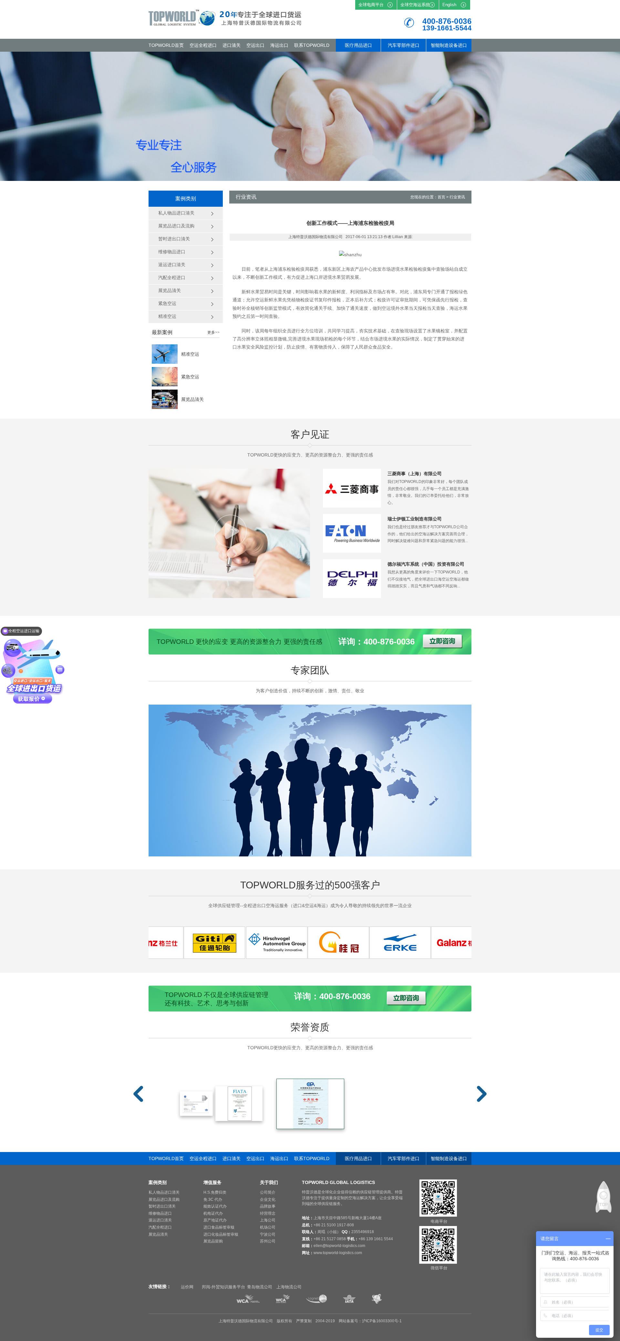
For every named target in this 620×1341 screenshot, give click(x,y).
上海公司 (267, 1220)
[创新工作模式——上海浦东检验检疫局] (183, 956)
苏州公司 (267, 1241)
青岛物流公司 (259, 1286)
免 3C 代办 (212, 1199)
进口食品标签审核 (218, 1227)
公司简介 (267, 1192)
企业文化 (267, 1199)
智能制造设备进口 (449, 45)
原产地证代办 (215, 1220)
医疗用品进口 (358, 45)
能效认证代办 (215, 1206)
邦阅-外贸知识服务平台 (223, 1286)
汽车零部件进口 (403, 45)
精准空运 (190, 354)
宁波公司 (267, 1234)
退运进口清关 (160, 1220)
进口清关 (231, 45)
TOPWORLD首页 (166, 45)
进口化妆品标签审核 (220, 1234)
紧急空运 (190, 376)
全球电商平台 (371, 4)
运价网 (187, 1286)
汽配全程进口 (160, 1227)
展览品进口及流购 (164, 1199)
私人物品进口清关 (164, 1192)
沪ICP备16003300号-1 (382, 1321)
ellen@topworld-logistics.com (339, 1245)
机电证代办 (213, 1213)
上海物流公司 (289, 1286)
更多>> (213, 332)
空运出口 (255, 45)
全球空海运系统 (415, 4)
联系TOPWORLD (311, 45)
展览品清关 (192, 399)
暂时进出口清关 (162, 1206)
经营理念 (267, 1213)
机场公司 (267, 1227)
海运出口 (279, 45)
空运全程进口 (203, 45)
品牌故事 (267, 1206)
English (449, 4)
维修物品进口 (160, 1213)
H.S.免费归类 (214, 1192)
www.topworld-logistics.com (338, 1253)
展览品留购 (213, 1241)
